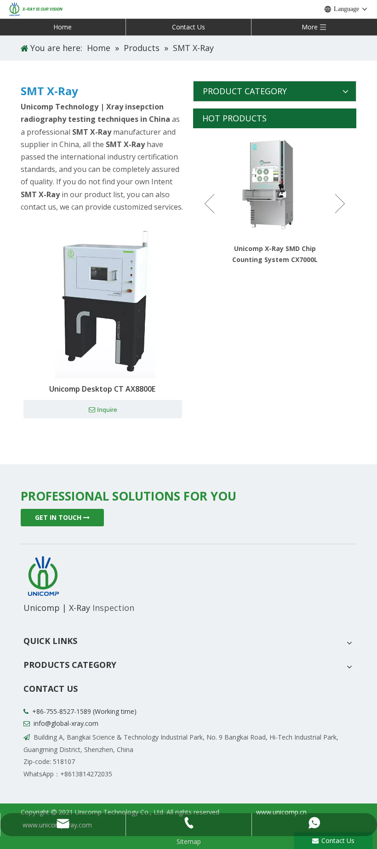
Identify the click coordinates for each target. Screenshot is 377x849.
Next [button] (340, 203)
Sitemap (189, 841)
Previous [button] (209, 203)
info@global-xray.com (66, 723)
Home (62, 27)
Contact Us (188, 27)
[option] (274, 196)
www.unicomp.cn (281, 812)
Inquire (107, 409)
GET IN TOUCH (59, 517)
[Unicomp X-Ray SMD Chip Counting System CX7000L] (274, 184)
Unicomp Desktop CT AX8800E (102, 389)
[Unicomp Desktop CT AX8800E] (102, 299)
